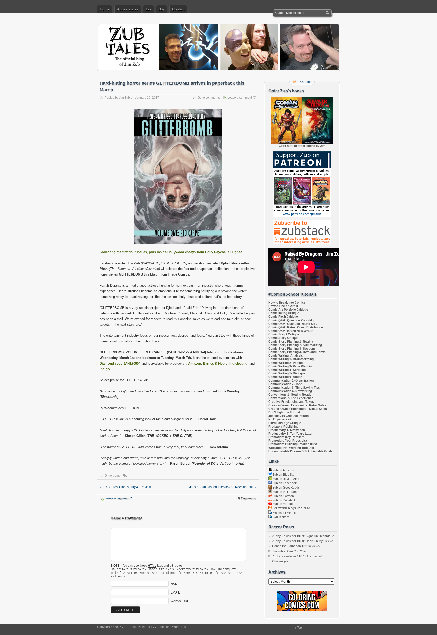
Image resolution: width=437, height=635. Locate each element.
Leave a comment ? (118, 498)
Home (105, 9)
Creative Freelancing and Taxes (291, 402)
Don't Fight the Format (284, 412)
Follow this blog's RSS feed (291, 508)
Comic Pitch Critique (283, 317)
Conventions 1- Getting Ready (289, 394)
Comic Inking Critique (283, 313)
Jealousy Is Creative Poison (288, 416)
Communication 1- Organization (291, 380)
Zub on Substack (284, 500)
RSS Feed (304, 82)
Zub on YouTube (283, 504)
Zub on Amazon (283, 470)
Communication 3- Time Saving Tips (294, 387)
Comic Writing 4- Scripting (287, 370)
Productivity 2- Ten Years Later (290, 433)
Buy (162, 9)
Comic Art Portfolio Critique (288, 309)
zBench (160, 627)
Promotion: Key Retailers (286, 437)
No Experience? (279, 419)
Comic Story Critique (283, 338)
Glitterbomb (113, 475)
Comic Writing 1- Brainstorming (291, 359)
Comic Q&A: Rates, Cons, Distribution (295, 327)
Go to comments (209, 97)
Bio (148, 9)
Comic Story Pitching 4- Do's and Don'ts (297, 352)
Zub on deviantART (285, 479)
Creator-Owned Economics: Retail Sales (297, 405)
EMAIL (175, 592)
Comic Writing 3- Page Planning (290, 366)
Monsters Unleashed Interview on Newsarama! (222, 487)
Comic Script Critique (283, 334)
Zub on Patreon (283, 496)
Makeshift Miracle (284, 513)
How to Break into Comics (287, 302)
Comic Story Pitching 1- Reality (290, 341)
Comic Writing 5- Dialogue (286, 373)
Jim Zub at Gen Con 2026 (289, 551)
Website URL (180, 601)
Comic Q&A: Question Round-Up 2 (293, 324)
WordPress (179, 627)
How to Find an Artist (283, 306)
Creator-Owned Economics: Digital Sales (297, 409)
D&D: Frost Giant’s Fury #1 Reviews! (126, 487)
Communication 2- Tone (285, 384)
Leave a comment (239, 97)
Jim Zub (124, 97)
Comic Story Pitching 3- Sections (292, 348)
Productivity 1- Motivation (286, 430)
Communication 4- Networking (290, 391)
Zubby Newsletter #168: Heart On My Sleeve (302, 541)
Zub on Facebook (284, 483)
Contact (178, 9)
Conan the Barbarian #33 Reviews (296, 546)
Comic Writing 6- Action (285, 377)
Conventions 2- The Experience (290, 398)
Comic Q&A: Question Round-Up (291, 320)
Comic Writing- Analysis (285, 355)
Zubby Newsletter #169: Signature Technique (303, 536)
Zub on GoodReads (286, 487)
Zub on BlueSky (283, 474)
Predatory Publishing (283, 426)
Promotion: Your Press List (287, 440)
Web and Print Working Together (291, 448)
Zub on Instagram (284, 492)
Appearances (127, 9)
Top (299, 627)
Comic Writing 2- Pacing (285, 363)
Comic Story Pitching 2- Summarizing (295, 345)
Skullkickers (280, 517)
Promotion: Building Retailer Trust (292, 444)
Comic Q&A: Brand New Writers (291, 331)
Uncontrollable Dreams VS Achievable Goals (300, 451)
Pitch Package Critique (284, 423)
